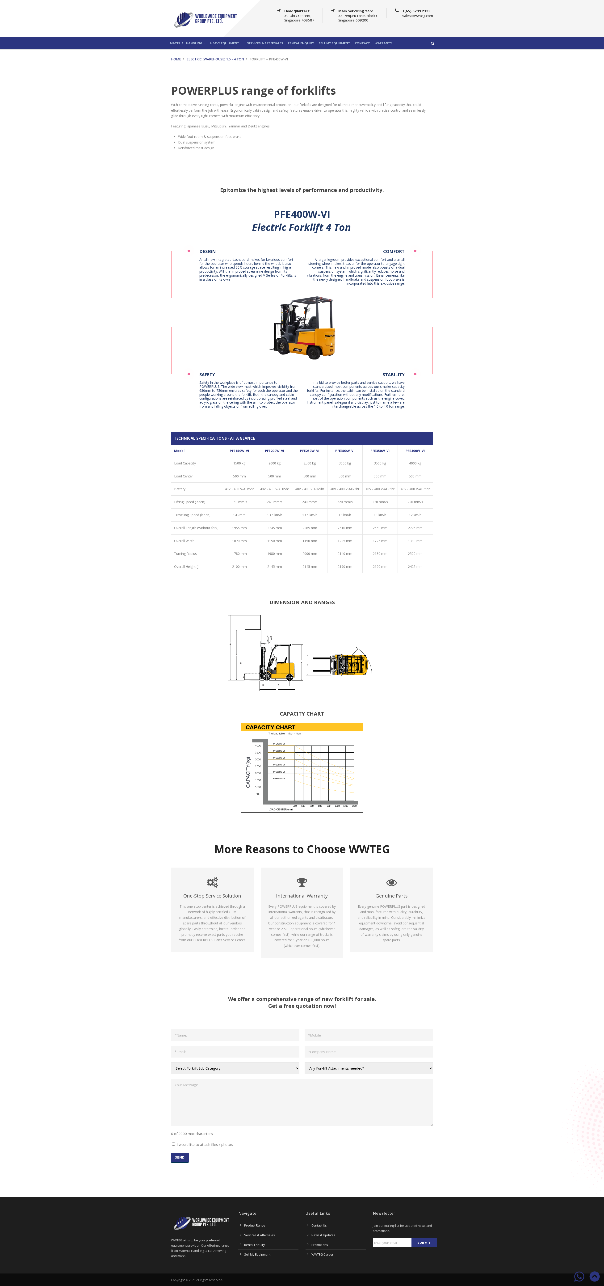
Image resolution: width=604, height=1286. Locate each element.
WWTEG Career (322, 1254)
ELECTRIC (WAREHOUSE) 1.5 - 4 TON (215, 59)
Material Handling (186, 43)
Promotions (319, 1245)
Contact (362, 43)
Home (176, 59)
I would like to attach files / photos (205, 1144)
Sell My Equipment (334, 43)
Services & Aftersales (265, 43)
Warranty (383, 43)
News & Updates (323, 1235)
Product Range (254, 1225)
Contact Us (319, 1225)
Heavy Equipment (224, 43)
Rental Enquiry (301, 43)
